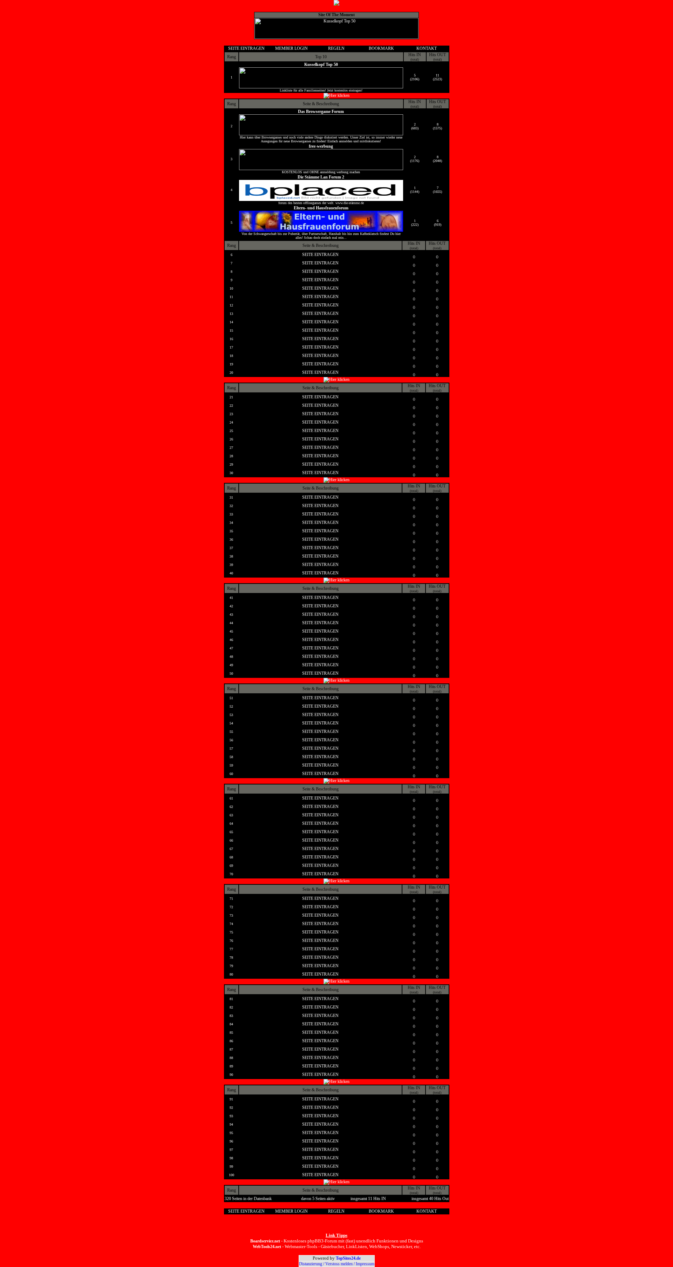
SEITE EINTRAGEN (246, 48)
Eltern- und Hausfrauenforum (321, 207)
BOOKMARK (381, 48)
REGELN (336, 48)
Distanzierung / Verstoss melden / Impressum (336, 1263)
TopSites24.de (348, 1258)
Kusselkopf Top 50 (321, 64)
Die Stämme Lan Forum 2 (321, 177)
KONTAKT (426, 48)
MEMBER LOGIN (291, 48)
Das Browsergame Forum (321, 111)
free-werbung (321, 146)
